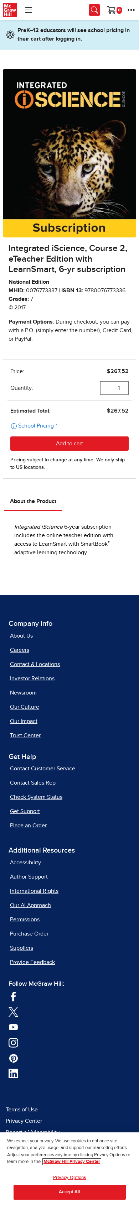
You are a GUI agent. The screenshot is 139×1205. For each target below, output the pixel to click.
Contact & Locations (35, 664)
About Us (21, 636)
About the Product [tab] (33, 501)
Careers (19, 650)
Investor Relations (32, 678)
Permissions (25, 919)
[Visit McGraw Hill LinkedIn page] (13, 1073)
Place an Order (28, 825)
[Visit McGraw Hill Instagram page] (13, 1042)
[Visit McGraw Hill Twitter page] (13, 1011)
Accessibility (25, 862)
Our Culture (24, 707)
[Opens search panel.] (94, 10)
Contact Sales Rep (33, 783)
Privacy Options (69, 1177)
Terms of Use (22, 1109)
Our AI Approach (30, 905)
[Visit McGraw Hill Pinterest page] (13, 1057)
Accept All (69, 1192)
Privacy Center (24, 1121)
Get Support (25, 811)
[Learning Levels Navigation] (28, 10)
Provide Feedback (32, 962)
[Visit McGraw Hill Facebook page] (13, 996)
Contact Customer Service (42, 768)
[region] (69, 1168)
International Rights (34, 891)
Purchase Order (29, 934)
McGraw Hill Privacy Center (71, 1161)
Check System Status (36, 797)
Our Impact (23, 721)
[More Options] (131, 10)
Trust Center (25, 735)
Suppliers (21, 948)
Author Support (29, 877)
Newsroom (23, 693)
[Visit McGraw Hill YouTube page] (13, 1027)
